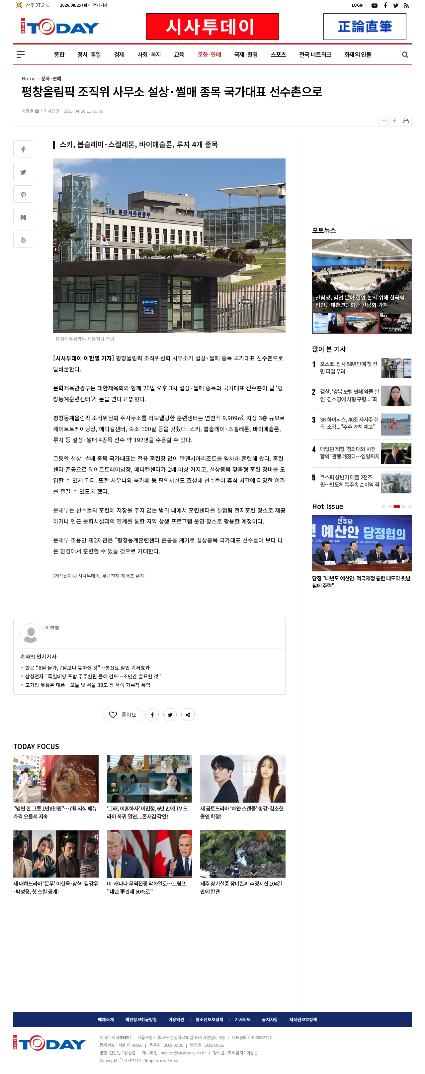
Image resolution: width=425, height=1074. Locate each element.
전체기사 (100, 5)
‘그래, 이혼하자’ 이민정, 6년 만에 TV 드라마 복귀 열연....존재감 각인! (147, 812)
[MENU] (21, 54)
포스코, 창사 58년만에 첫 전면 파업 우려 (348, 367)
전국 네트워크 (315, 54)
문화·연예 (209, 54)
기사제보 (243, 1019)
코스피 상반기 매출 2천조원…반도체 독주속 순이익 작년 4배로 (349, 480)
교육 (179, 54)
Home (29, 78)
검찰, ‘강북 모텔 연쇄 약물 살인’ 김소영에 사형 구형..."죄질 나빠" (349, 395)
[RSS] (406, 5)
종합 (59, 54)
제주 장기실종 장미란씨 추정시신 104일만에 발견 (241, 887)
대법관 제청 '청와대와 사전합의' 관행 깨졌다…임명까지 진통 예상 (350, 452)
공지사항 (270, 1019)
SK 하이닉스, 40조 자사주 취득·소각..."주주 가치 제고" (349, 423)
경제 (119, 54)
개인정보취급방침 (141, 1019)
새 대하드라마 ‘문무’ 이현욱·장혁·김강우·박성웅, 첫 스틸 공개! (55, 887)
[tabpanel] (362, 553)
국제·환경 (245, 54)
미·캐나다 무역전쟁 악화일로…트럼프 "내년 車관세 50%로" (146, 887)
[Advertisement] (149, 958)
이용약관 (176, 1019)
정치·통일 (89, 54)
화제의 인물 (357, 54)
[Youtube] (374, 5)
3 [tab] (397, 506)
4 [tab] (404, 506)
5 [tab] (411, 506)
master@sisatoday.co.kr (183, 1052)
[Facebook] (385, 5)
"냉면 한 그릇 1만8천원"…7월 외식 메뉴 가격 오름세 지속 (55, 812)
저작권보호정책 (303, 1019)
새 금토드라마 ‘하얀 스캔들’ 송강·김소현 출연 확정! (242, 812)
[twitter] (395, 5)
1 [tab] (384, 506)
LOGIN (358, 5)
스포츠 (278, 54)
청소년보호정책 (209, 1019)
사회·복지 (149, 54)
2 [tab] (391, 506)
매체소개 (106, 1019)
